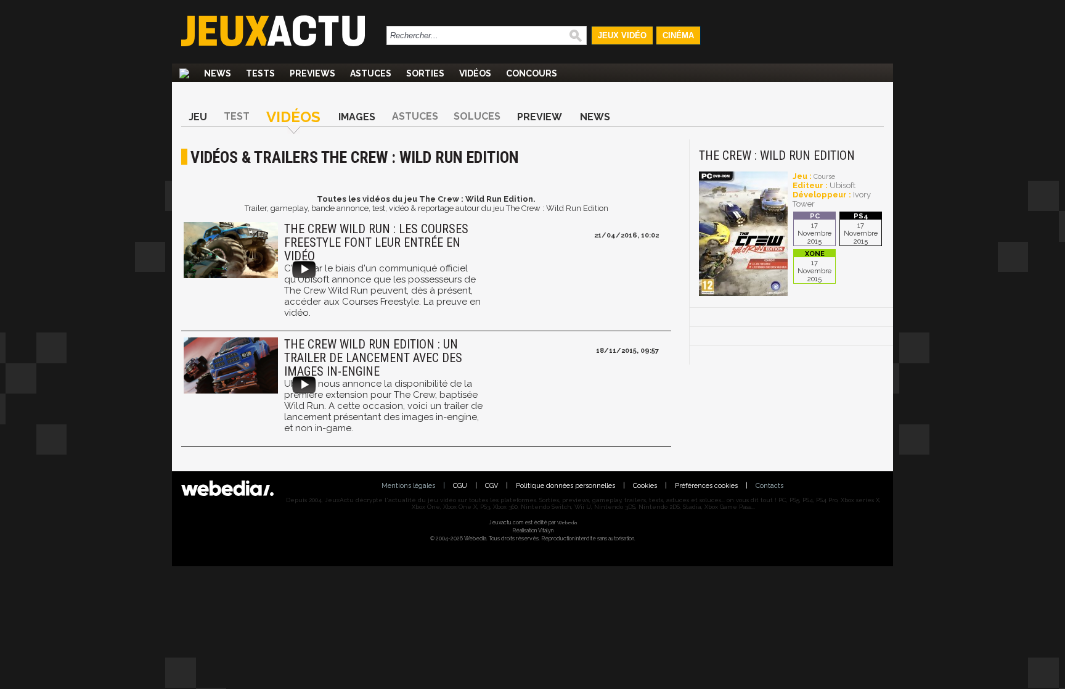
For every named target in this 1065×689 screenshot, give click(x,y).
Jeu (198, 117)
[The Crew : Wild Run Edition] (743, 294)
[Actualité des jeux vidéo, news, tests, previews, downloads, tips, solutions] (184, 73)
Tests (260, 73)
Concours (531, 73)
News (217, 73)
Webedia (567, 522)
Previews (312, 73)
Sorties (425, 73)
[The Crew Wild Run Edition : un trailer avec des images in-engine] (229, 366)
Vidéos (475, 73)
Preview (539, 117)
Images (356, 117)
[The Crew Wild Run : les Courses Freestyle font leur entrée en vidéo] (229, 251)
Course (824, 177)
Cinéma (678, 35)
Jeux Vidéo (622, 35)
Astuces (370, 73)
